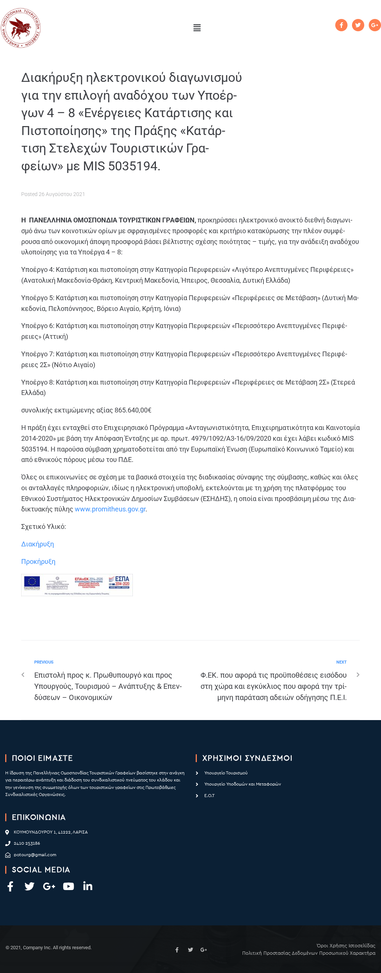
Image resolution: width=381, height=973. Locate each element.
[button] (196, 28)
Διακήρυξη (38, 544)
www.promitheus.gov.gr (110, 509)
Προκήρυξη (38, 561)
